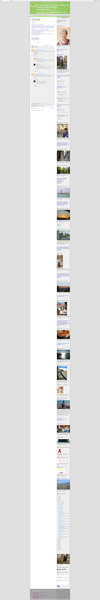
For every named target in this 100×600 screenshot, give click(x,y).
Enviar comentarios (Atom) (39, 110)
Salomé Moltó (60, 535)
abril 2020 (59, 508)
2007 (58, 550)
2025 (58, 496)
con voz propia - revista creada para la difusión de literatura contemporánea (52, 7)
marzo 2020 (60, 509)
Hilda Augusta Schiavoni (61, 525)
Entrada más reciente (34, 108)
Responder (35, 77)
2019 (58, 539)
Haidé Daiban (38, 58)
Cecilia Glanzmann (60, 512)
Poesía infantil (60, 119)
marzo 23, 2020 (42, 58)
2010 (58, 547)
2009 (58, 548)
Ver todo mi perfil (59, 226)
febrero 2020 (60, 538)
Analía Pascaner (38, 64)
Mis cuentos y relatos (61, 83)
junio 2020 (59, 506)
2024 (58, 497)
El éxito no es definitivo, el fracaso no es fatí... (64, 526)
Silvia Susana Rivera (61, 520)
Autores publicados (60, 511)
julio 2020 (59, 505)
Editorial (59, 510)
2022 (58, 499)
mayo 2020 (59, 507)
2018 (58, 540)
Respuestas (36, 79)
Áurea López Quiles (60, 530)
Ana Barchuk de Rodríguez (61, 527)
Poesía (59, 117)
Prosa (59, 118)
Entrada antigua (52, 108)
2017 (58, 541)
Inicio (43, 108)
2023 (58, 498)
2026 (58, 495)
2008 (58, 549)
